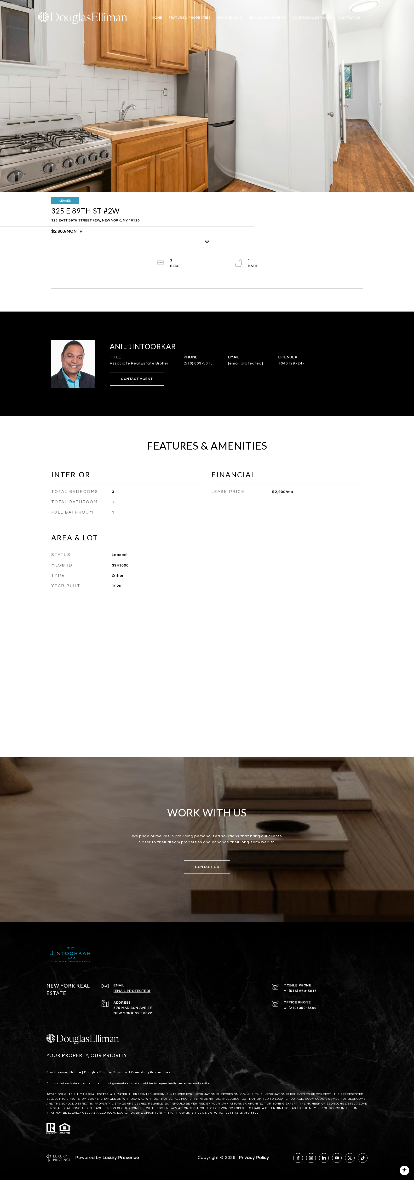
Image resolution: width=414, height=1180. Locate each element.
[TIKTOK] (363, 1158)
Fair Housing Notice (63, 1072)
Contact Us (349, 17)
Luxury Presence (121, 1157)
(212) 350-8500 (303, 1008)
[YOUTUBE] (337, 1158)
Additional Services (312, 17)
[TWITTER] (350, 1158)
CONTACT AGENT (137, 379)
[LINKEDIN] (324, 1158)
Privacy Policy (254, 1157)
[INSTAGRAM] (311, 1158)
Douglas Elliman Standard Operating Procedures (127, 1072)
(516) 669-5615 (198, 363)
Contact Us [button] (207, 867)
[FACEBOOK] (298, 1158)
